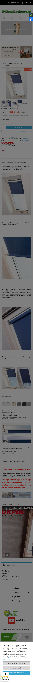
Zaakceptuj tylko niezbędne (16, 663)
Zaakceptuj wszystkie (16, 673)
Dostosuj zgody (16, 668)
